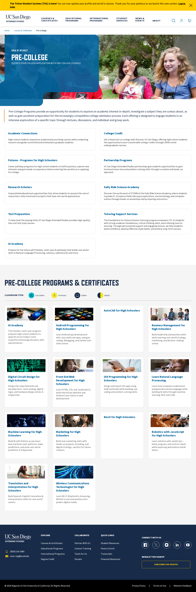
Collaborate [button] (82, 535)
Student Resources (110, 543)
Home (7, 30)
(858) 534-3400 (17, 551)
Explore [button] (45, 535)
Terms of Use (159, 585)
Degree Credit (47, 559)
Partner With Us (82, 543)
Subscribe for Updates (166, 564)
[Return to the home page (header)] (18, 18)
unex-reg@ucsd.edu (19, 556)
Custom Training (83, 548)
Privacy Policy (138, 585)
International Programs (53, 553)
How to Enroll (108, 548)
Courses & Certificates (23, 30)
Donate (78, 559)
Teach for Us (81, 553)
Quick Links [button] (107, 535)
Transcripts (106, 553)
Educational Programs (52, 548)
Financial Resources (110, 559)
